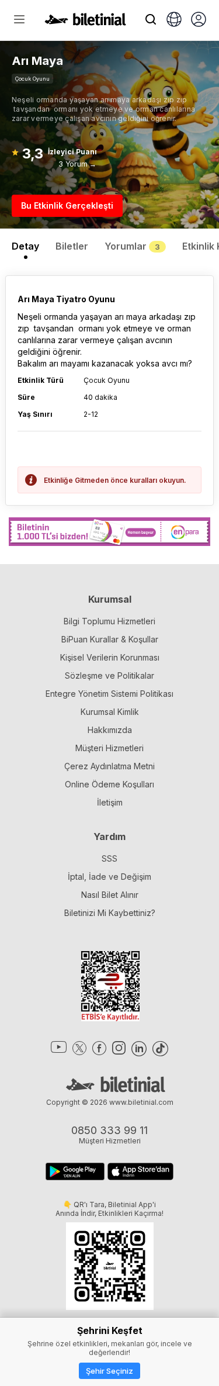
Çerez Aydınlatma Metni (109, 766)
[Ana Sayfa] (85, 22)
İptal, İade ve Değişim (109, 877)
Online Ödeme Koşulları (109, 784)
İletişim (110, 802)
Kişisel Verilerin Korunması (109, 657)
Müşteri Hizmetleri (109, 748)
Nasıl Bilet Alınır (109, 895)
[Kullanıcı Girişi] (198, 20)
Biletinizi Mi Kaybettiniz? (109, 913)
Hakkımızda (110, 730)
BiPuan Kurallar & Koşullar (109, 639)
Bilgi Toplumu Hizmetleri (109, 621)
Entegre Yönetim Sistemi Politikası (109, 694)
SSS (109, 858)
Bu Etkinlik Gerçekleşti (67, 205)
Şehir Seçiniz (109, 1370)
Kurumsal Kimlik (110, 712)
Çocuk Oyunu (32, 78)
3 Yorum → (77, 164)
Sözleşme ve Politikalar (109, 675)
